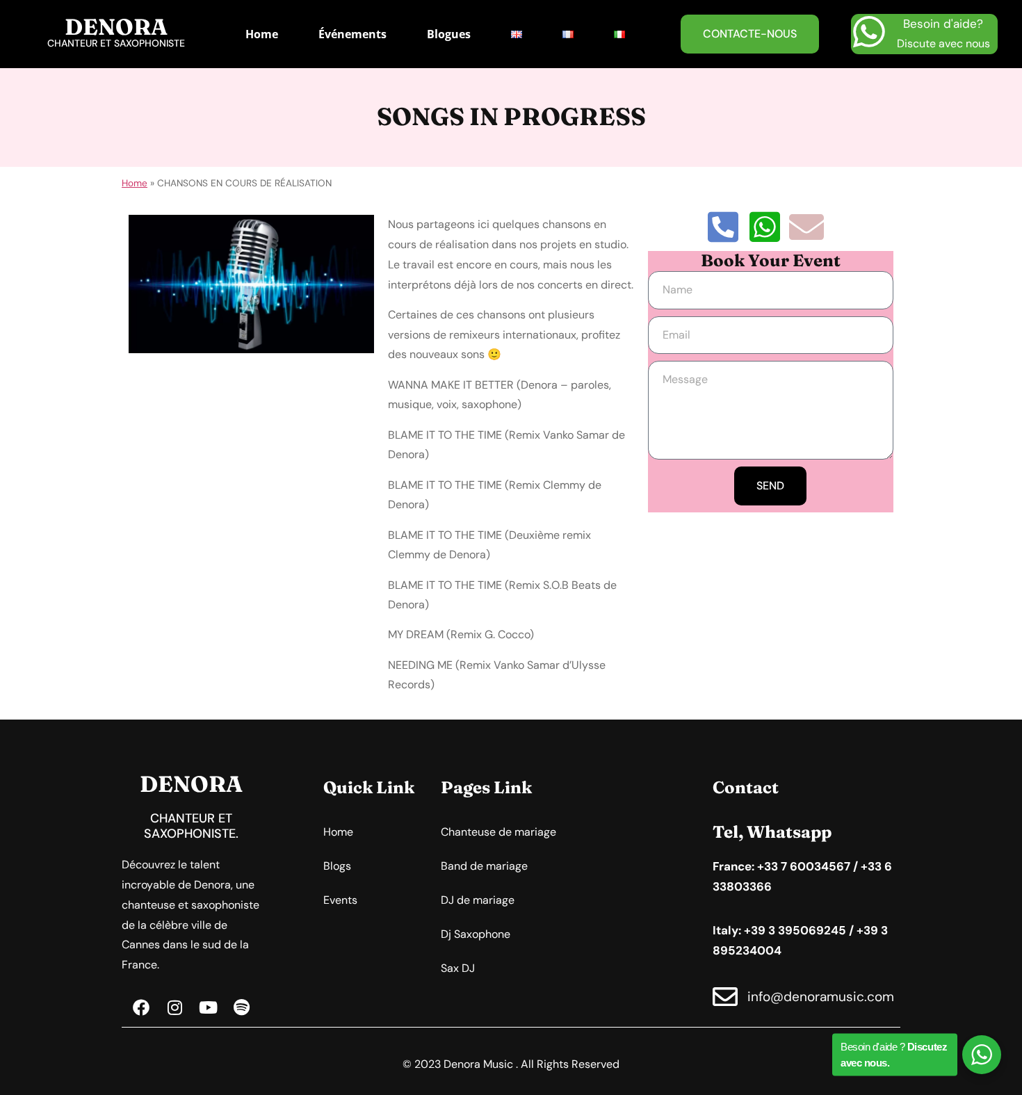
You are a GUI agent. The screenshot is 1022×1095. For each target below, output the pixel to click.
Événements (352, 34)
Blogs (337, 866)
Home (261, 34)
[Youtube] (208, 1007)
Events (340, 900)
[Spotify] (241, 1007)
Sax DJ (458, 968)
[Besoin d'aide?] (869, 32)
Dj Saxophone (475, 934)
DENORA (116, 26)
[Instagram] (174, 1007)
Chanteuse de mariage (498, 832)
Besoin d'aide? (943, 23)
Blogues (449, 34)
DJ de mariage (477, 900)
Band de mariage (484, 866)
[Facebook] (141, 1007)
